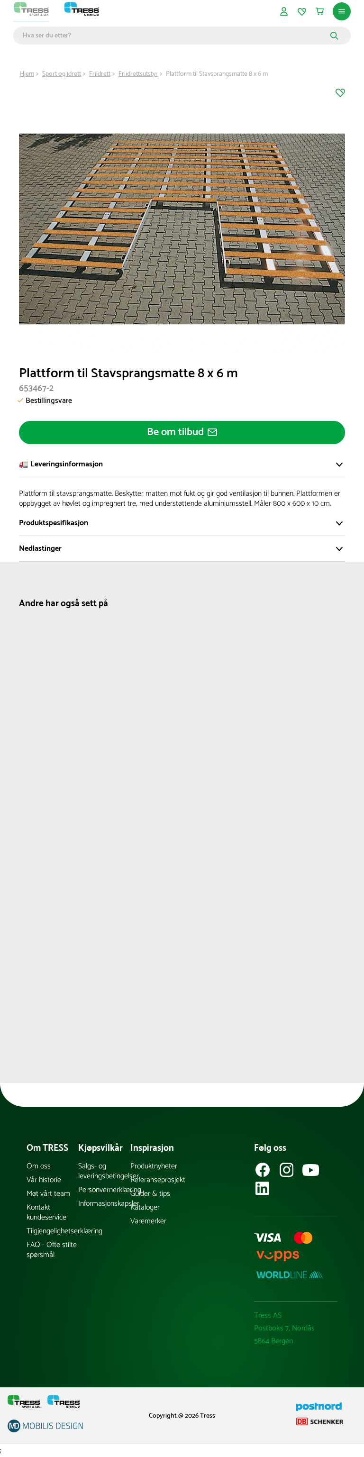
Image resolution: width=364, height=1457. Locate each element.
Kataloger (145, 1207)
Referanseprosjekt (156, 1180)
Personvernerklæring (104, 1190)
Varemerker (148, 1221)
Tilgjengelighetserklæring (52, 1231)
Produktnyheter (153, 1166)
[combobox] (175, 35)
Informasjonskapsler (104, 1204)
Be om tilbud (175, 432)
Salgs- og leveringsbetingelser (104, 1171)
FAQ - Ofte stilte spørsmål (52, 1250)
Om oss (39, 1166)
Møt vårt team (48, 1194)
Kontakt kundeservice (46, 1212)
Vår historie (44, 1180)
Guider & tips (150, 1194)
